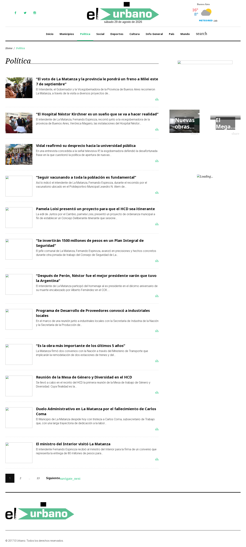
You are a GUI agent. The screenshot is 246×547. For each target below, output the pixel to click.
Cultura (134, 34)
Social (100, 34)
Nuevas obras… (185, 123)
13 (38, 478)
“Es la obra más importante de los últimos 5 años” (80, 345)
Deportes (116, 34)
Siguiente (55, 478)
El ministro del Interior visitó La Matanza (73, 443)
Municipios (67, 34)
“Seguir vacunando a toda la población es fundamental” (86, 177)
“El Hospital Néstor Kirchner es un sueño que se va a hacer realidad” (97, 114)
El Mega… (225, 123)
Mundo (185, 34)
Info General (154, 34)
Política (85, 34)
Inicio (49, 34)
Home (8, 48)
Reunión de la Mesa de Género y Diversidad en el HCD (84, 377)
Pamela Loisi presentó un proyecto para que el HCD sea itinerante (95, 208)
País (171, 34)
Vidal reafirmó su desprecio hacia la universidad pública (86, 145)
